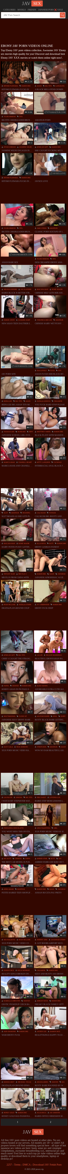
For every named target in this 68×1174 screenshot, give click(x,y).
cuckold (57, 462)
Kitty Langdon (43, 462)
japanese (61, 574)
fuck (52, 370)
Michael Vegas (24, 1082)
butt (51, 543)
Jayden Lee (41, 1031)
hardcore (26, 86)
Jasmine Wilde (25, 147)
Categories (9, 10)
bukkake (21, 432)
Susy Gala (8, 747)
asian (39, 86)
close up (22, 716)
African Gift (42, 147)
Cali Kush (41, 513)
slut (5, 513)
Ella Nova (41, 543)
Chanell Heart (25, 462)
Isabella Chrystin (11, 1001)
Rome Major (57, 289)
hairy (63, 716)
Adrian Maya (42, 1001)
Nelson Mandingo (53, 655)
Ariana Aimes (42, 1082)
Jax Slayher (25, 289)
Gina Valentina (43, 828)
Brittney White (43, 432)
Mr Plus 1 (22, 574)
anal (54, 716)
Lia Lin (39, 655)
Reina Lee (7, 401)
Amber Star (41, 858)
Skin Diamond (9, 1031)
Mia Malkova (9, 940)
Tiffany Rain (9, 574)
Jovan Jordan (9, 147)
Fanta (6, 686)
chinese (18, 858)
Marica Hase (9, 462)
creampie (57, 401)
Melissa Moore (10, 289)
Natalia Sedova (43, 401)
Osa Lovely (41, 370)
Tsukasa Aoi (8, 432)
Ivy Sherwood (42, 604)
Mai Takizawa (9, 716)
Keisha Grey (8, 1082)
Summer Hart (24, 320)
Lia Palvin (7, 797)
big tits (48, 86)
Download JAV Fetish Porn (47, 1164)
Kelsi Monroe (23, 970)
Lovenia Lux (54, 797)
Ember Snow (9, 320)
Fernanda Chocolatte (13, 828)
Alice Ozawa (42, 686)
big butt (7, 858)
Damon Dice (8, 970)
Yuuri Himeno (9, 116)
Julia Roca (41, 1113)
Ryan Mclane (9, 604)
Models (21, 10)
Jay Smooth (54, 1113)
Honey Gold (8, 1113)
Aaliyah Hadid (42, 716)
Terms (17, 1164)
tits (21, 116)
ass (59, 858)
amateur (53, 228)
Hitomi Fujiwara (10, 86)
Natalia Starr (24, 604)
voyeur (52, 513)
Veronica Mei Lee (44, 320)
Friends (32, 10)
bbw (31, 432)
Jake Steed (41, 228)
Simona (18, 797)
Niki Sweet (41, 797)
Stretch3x (41, 747)
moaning (26, 513)
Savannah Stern (57, 940)
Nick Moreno (22, 747)
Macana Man (42, 289)
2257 (9, 1164)
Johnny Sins (41, 940)
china (27, 858)
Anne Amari (8, 889)
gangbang (60, 86)
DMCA (27, 1164)
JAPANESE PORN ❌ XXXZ (50, 10)
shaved (15, 686)
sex (59, 370)
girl (55, 828)
